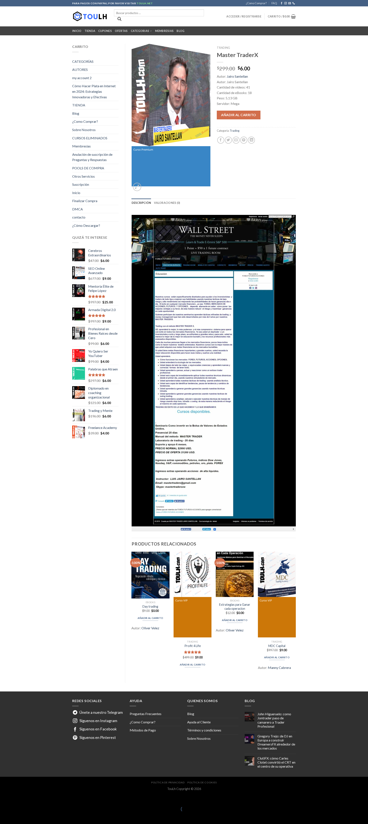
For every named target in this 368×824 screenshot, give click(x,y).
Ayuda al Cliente (199, 722)
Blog (180, 31)
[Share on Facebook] (220, 140)
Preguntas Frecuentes (145, 714)
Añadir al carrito (238, 115)
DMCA (77, 209)
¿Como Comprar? (256, 3)
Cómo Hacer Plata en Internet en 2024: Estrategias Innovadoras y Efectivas (94, 91)
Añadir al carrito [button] (150, 618)
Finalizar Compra (84, 201)
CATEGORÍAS (82, 61)
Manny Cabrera (279, 667)
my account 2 (82, 78)
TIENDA (78, 105)
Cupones (105, 31)
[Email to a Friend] (236, 140)
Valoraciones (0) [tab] (167, 202)
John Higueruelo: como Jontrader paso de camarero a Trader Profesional (274, 720)
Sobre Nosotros (84, 130)
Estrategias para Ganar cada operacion (234, 606)
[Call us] (293, 3)
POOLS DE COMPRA (88, 168)
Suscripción (80, 184)
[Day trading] (150, 575)
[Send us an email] (289, 3)
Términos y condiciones (204, 730)
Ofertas (121, 31)
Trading (223, 47)
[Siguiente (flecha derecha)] (16, 816)
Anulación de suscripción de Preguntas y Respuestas (92, 157)
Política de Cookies (202, 782)
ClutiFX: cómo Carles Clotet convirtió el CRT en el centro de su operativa (276, 762)
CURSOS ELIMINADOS (89, 138)
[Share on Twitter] (228, 140)
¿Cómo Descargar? (86, 225)
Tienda (90, 31)
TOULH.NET (145, 3)
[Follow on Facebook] (281, 3)
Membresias (164, 31)
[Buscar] (119, 20)
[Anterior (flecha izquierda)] (4, 816)
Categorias (140, 31)
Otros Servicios (83, 176)
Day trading (150, 606)
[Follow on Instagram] (285, 3)
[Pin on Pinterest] (243, 140)
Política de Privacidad (168, 782)
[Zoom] (137, 187)
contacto (78, 217)
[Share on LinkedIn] (251, 140)
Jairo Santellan (237, 76)
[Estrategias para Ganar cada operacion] (235, 574)
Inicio (77, 31)
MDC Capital (276, 646)
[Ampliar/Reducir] (16, 798)
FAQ (274, 3)
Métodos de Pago (143, 730)
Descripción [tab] (141, 202)
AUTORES (80, 69)
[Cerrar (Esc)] (4, 798)
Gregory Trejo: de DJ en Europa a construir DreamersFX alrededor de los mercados (276, 742)
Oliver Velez (150, 628)
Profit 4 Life (192, 646)
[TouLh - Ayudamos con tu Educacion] (90, 16)
